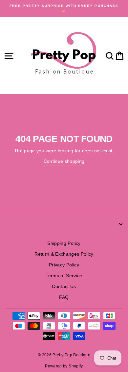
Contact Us (64, 286)
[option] (64, 8)
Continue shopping (64, 161)
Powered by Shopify (64, 366)
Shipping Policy (63, 243)
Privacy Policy (64, 264)
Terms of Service (64, 275)
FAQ (64, 297)
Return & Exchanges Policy (64, 254)
